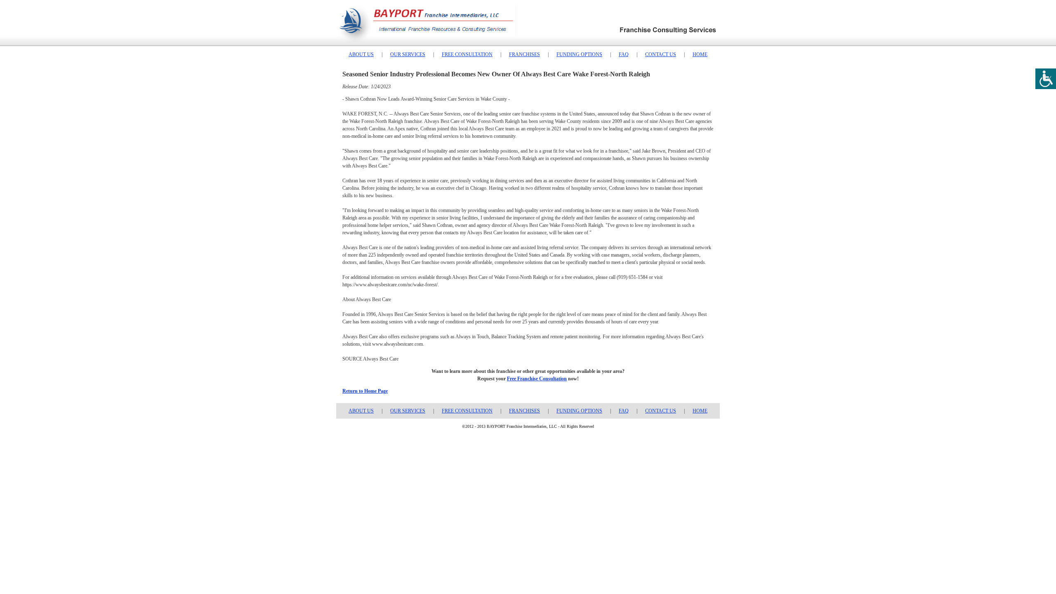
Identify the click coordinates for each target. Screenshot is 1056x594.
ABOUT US (361, 54)
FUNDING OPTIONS (579, 54)
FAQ (624, 54)
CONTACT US (660, 54)
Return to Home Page (365, 391)
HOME (700, 54)
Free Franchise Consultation (537, 379)
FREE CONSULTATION (467, 54)
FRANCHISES (524, 54)
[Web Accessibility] (1045, 78)
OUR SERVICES (407, 54)
